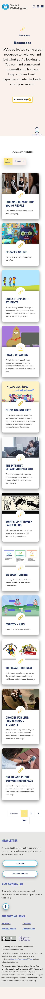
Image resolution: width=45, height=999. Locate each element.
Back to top (37, 989)
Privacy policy (9, 928)
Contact (26, 923)
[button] (33, 6)
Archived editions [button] (20, 873)
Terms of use (28, 928)
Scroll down (37, 135)
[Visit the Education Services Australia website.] (23, 938)
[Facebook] (5, 906)
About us (6, 923)
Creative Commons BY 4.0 (21, 959)
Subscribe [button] (20, 863)
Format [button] (17, 161)
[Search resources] (29, 99)
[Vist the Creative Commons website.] (9, 938)
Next (24, 820)
